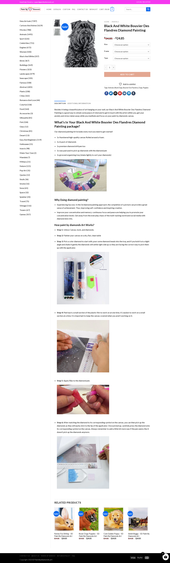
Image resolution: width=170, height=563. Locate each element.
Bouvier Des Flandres (130, 88)
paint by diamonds (119, 116)
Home (49, 9)
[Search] (148, 9)
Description (60, 103)
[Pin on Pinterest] (120, 93)
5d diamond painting (89, 204)
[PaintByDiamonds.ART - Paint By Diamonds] (30, 9)
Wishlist (93, 9)
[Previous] (66, 43)
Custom (66, 9)
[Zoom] (65, 64)
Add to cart (127, 74)
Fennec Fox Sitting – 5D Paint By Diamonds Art (63, 535)
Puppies (145, 88)
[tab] (60, 103)
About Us (35, 556)
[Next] (96, 43)
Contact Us (82, 9)
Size (106, 44)
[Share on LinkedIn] (129, 93)
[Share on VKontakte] (124, 93)
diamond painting (65, 131)
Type (106, 58)
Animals (115, 22)
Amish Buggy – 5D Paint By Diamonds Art (138, 535)
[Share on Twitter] (111, 93)
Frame (106, 51)
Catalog (57, 9)
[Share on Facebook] (106, 93)
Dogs (140, 88)
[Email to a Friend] (115, 93)
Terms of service (48, 556)
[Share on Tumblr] (133, 93)
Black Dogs (118, 88)
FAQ (73, 9)
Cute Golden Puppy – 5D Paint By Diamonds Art (113, 535)
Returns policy (63, 556)
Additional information (79, 103)
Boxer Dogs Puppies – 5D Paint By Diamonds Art (89, 535)
